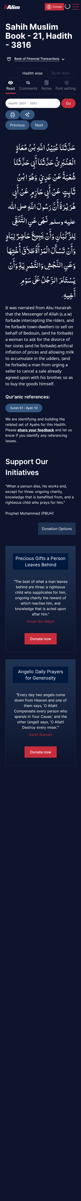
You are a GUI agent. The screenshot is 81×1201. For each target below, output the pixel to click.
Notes (46, 88)
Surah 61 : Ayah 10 (24, 408)
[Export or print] (12, 114)
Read (10, 88)
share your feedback (36, 430)
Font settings (67, 88)
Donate (57, 6)
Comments (28, 88)
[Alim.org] (13, 7)
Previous (17, 125)
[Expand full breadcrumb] (9, 59)
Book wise (60, 73)
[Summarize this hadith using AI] (27, 114)
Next (39, 125)
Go (68, 103)
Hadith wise (32, 73)
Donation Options (57, 528)
